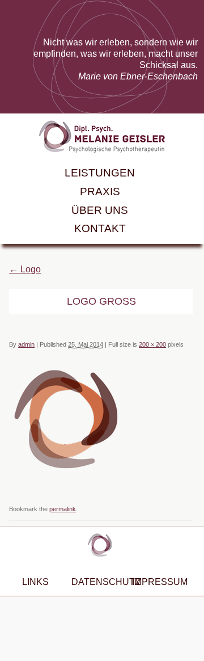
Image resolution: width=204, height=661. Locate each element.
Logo (25, 269)
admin (26, 344)
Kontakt (100, 228)
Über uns (99, 210)
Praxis (100, 191)
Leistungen (100, 173)
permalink (62, 509)
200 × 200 (152, 344)
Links (35, 581)
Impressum (156, 581)
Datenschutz (96, 581)
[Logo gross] (65, 472)
